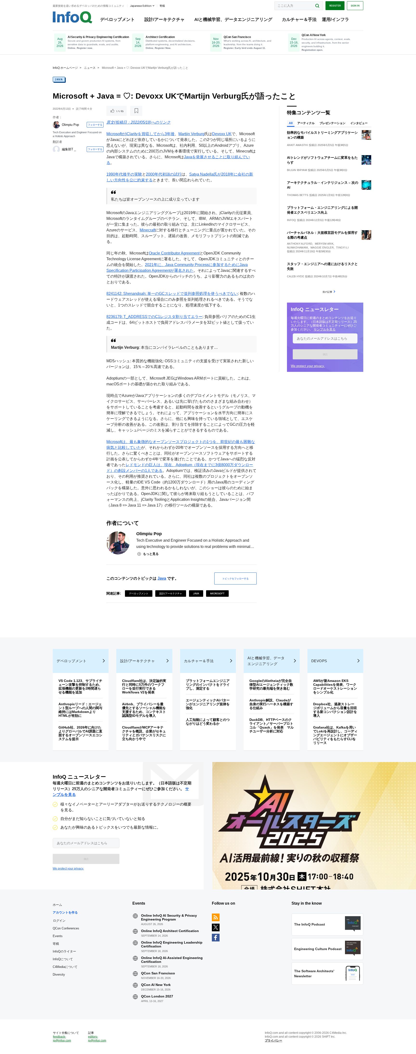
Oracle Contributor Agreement (174, 253)
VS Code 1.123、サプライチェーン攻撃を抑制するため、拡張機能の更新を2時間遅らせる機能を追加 (80, 686)
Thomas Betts (297, 195)
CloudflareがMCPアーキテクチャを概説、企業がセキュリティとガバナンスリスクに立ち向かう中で (144, 733)
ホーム (57, 905)
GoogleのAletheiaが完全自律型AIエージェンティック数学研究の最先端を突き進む (271, 684)
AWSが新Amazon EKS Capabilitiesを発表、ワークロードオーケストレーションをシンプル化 (335, 686)
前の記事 (327, 291)
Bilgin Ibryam (297, 170)
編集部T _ (69, 149)
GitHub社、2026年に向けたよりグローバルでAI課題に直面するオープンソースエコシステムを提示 (80, 733)
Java (59, 79)
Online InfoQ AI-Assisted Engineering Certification (172, 960)
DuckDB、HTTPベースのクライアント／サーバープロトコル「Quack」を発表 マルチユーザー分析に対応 (271, 725)
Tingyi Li (342, 247)
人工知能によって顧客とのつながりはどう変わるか (208, 721)
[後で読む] (136, 111)
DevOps (319, 661)
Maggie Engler (322, 247)
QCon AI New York (156, 985)
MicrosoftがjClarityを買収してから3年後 (140, 134)
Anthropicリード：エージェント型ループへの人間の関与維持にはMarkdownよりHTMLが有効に (80, 709)
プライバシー (273, 1040)
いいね (120, 110)
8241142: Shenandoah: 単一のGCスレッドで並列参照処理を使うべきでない (172, 294)
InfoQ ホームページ (65, 68)
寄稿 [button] (162, 5)
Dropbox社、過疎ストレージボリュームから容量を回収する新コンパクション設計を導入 (335, 709)
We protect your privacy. (308, 366)
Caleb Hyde (295, 276)
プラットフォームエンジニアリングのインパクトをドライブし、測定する (208, 684)
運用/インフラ (335, 19)
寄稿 (56, 944)
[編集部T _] (56, 149)
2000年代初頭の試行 (164, 174)
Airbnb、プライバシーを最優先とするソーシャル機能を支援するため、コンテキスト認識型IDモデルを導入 (144, 709)
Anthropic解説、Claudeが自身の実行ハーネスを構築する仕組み (271, 704)
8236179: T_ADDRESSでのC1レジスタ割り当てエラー (154, 317)
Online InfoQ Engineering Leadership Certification (171, 944)
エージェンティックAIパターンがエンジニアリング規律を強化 (208, 704)
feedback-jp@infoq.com (62, 1038)
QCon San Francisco (158, 973)
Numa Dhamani (297, 247)
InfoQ (291, 220)
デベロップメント (117, 19)
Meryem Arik (324, 243)
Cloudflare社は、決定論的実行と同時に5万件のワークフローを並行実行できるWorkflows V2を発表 (144, 686)
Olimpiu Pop (70, 125)
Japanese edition (140, 5)
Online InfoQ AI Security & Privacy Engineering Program (169, 917)
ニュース (90, 68)
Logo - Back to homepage (72, 17)
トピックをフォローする (235, 578)
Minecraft (147, 230)
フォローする (95, 124)
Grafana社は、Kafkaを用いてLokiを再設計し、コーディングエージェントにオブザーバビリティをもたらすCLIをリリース (335, 735)
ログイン (59, 920)
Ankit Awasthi (297, 145)
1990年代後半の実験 (124, 174)
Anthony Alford (299, 243)
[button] (325, 354)
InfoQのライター (64, 951)
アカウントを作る (65, 912)
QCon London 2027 (157, 996)
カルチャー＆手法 (299, 19)
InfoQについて (63, 959)
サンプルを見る (325, 329)
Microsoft (217, 593)
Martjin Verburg (191, 134)
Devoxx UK (222, 134)
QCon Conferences (66, 928)
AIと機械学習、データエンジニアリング (233, 19)
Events (58, 936)
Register (335, 5)
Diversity (59, 974)
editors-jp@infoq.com (97, 1038)
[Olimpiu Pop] (56, 124)
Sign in (355, 5)
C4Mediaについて (65, 967)
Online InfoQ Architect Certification (170, 931)
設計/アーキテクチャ (164, 19)
